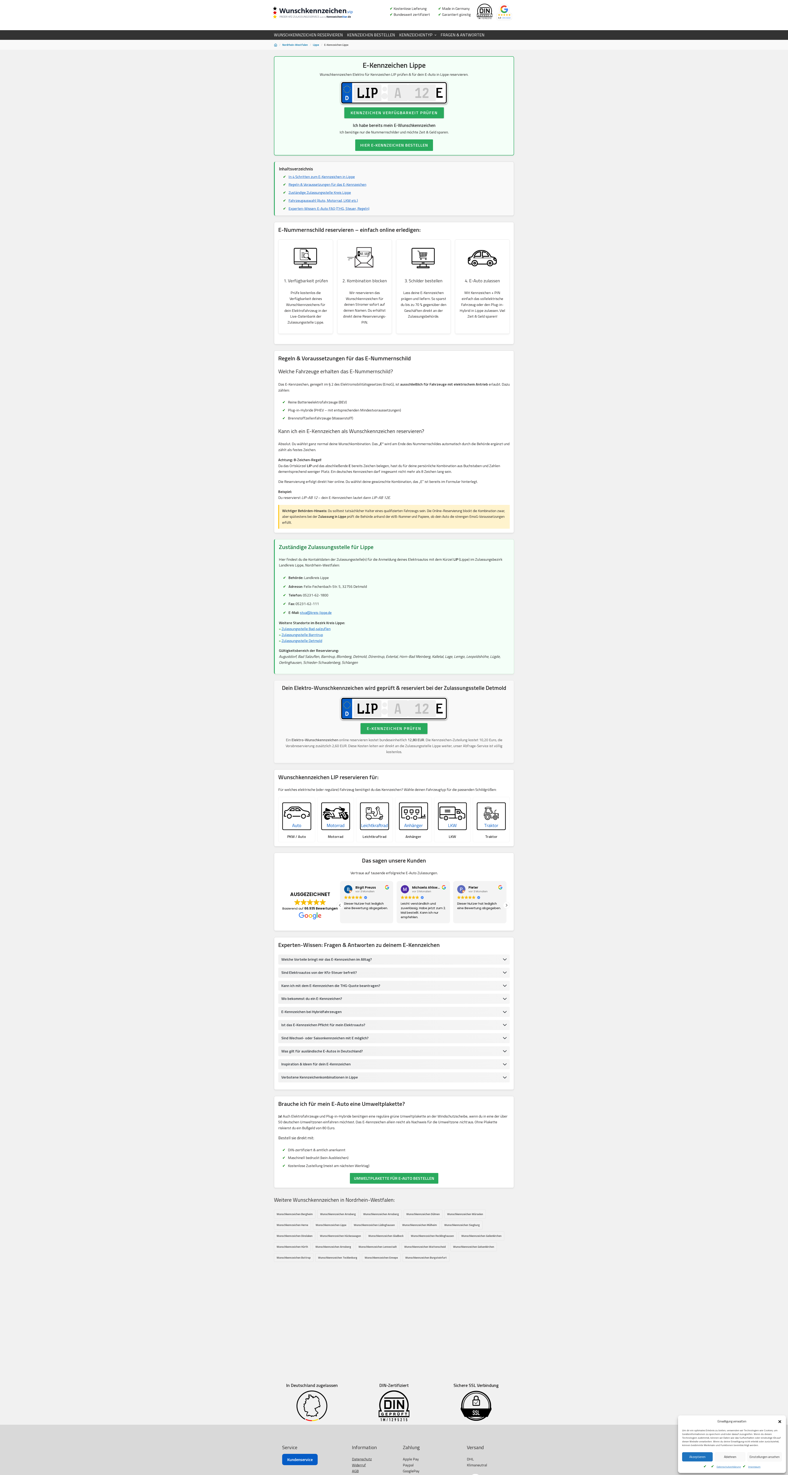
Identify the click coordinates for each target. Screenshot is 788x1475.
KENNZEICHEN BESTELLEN (371, 35)
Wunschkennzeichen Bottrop (294, 1258)
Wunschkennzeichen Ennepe (381, 1258)
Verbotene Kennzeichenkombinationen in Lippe (319, 1077)
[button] (780, 1422)
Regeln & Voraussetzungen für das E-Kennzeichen (327, 184)
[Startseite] (275, 45)
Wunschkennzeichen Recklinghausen (432, 1236)
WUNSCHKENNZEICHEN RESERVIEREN (308, 35)
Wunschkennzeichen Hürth (292, 1247)
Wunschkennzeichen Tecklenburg (337, 1258)
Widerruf (359, 1465)
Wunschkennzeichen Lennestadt (377, 1247)
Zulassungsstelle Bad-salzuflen (306, 629)
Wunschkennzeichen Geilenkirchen (481, 1236)
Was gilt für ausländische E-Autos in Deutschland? (322, 1051)
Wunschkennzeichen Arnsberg (338, 1214)
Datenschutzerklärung (729, 1467)
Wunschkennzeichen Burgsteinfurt (426, 1258)
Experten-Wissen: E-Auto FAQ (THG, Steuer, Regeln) (329, 208)
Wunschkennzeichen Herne (292, 1225)
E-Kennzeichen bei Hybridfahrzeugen (311, 1011)
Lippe (316, 45)
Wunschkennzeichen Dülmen (423, 1214)
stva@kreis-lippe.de (316, 612)
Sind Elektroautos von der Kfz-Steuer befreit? (319, 972)
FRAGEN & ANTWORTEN (462, 35)
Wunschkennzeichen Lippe (331, 1225)
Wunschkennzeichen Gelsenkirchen (473, 1247)
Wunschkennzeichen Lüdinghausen (374, 1225)
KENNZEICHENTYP (415, 35)
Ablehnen (730, 1456)
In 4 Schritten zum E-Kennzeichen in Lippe (322, 176)
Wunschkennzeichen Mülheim (419, 1225)
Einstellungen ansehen (765, 1456)
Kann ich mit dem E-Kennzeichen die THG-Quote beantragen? (330, 985)
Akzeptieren (697, 1456)
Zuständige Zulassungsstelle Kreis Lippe (320, 192)
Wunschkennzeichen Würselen (465, 1214)
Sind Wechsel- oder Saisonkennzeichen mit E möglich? (325, 1038)
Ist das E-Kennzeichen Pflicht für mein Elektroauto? (323, 1025)
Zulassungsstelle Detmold (302, 640)
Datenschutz (362, 1459)
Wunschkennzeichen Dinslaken (295, 1236)
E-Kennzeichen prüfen (394, 728)
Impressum (754, 1467)
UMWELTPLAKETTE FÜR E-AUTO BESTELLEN (394, 1178)
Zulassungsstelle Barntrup (302, 635)
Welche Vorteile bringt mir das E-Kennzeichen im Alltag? (326, 959)
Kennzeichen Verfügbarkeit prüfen (394, 112)
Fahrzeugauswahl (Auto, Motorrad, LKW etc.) (323, 200)
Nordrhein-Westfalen (295, 45)
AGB (355, 1471)
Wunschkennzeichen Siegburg (462, 1225)
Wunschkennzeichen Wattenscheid (425, 1247)
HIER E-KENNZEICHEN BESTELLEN (394, 145)
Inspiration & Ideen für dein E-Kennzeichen (316, 1064)
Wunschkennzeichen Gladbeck (385, 1236)
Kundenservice (300, 1459)
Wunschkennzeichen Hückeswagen (340, 1236)
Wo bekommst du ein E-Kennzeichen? (311, 998)
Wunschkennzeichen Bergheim (295, 1214)
